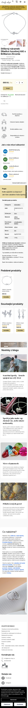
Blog (2, 643)
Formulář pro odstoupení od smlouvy (11, 633)
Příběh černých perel (12, 504)
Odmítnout (7, 704)
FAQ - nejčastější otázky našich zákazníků (12, 645)
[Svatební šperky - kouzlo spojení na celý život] (14, 363)
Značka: (6, 60)
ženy (15, 213)
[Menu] (24, 2)
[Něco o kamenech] (14, 451)
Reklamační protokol (6, 635)
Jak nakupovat (5, 648)
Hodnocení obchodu (7, 650)
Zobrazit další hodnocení (18, 183)
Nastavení (13, 699)
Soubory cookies (6, 637)
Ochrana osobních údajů (8, 639)
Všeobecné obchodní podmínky (10, 629)
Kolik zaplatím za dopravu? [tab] (12, 192)
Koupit (8, 88)
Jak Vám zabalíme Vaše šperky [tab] (14, 195)
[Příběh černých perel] (14, 491)
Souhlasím (20, 704)
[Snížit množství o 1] (16, 82)
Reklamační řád (5, 631)
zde (7, 696)
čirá (15, 230)
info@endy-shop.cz (9, 658)
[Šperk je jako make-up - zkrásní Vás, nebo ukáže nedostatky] (14, 406)
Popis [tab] (4, 189)
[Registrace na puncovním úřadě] (4, 665)
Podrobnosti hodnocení (7, 58)
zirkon (15, 227)
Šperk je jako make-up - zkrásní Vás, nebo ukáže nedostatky (13, 421)
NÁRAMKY (17, 205)
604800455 (7, 660)
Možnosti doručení (20, 94)
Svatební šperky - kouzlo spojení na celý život (14, 376)
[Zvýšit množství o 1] (22, 82)
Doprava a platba (6, 641)
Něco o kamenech (11, 463)
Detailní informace (5, 73)
